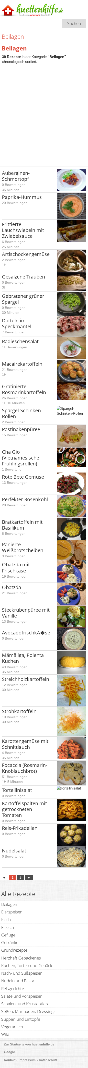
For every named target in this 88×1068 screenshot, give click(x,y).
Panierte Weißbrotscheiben (22, 547)
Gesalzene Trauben (23, 276)
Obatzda (11, 587)
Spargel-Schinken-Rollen (22, 413)
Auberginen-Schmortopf (16, 176)
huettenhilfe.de (43, 1044)
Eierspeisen (11, 912)
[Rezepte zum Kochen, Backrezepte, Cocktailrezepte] (40, 10)
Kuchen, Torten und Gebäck (26, 965)
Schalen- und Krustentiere (25, 1004)
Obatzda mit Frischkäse (16, 567)
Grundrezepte (14, 950)
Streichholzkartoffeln (25, 679)
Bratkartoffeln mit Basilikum (22, 525)
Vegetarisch (12, 1027)
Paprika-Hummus (22, 197)
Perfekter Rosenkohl (25, 499)
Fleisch (7, 927)
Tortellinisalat (17, 790)
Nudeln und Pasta (17, 980)
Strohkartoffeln (19, 711)
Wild (5, 1034)
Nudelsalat (14, 850)
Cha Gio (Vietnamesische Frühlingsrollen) (20, 458)
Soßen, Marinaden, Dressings (28, 1011)
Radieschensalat (20, 341)
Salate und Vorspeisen (22, 996)
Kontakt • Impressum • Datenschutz (31, 1060)
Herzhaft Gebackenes (21, 958)
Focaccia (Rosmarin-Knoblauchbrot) (24, 768)
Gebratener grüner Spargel (23, 299)
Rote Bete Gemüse (23, 476)
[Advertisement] (44, 113)
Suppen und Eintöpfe (20, 1019)
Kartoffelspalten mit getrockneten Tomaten (24, 809)
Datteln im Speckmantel (16, 323)
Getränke (9, 942)
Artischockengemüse (26, 254)
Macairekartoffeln (22, 364)
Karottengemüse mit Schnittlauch (25, 744)
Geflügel (8, 935)
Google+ (10, 1052)
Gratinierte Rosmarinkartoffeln (24, 389)
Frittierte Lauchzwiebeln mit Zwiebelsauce (23, 230)
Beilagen (9, 904)
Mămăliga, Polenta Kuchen (23, 658)
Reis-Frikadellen (19, 828)
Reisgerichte (12, 988)
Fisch (6, 919)
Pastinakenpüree (21, 429)
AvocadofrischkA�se (26, 632)
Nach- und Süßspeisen (22, 973)
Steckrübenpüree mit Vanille (26, 613)
